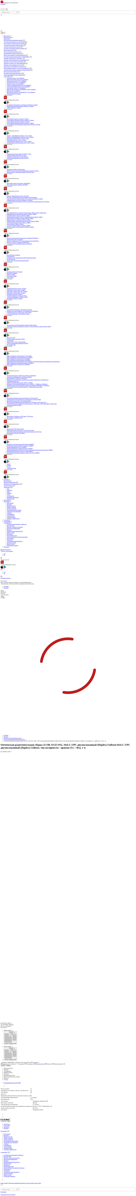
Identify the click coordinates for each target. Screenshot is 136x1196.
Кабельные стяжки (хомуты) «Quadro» (17, 291)
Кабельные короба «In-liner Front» (16, 169)
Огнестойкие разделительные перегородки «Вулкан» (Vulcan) (23, 124)
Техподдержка (11, 515)
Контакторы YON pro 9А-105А (15, 429)
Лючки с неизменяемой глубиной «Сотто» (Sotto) (20, 137)
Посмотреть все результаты (8, 1194)
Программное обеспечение (14, 510)
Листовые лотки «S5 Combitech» (15, 78)
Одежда (9, 465)
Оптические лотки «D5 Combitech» (16, 88)
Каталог (6, 736)
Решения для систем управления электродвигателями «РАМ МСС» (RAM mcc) (28, 385)
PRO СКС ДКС (11, 337)
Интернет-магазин (6, 549)
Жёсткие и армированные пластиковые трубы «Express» (22, 197)
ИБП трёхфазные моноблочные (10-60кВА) (18, 358)
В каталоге (3, 1192)
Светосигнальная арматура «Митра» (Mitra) (18, 225)
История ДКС (10, 525)
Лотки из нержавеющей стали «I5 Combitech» (19, 85)
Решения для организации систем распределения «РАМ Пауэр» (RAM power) (27, 380)
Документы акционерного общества (16, 524)
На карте (6, 588)
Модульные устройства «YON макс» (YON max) (20, 416)
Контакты (6, 1127)
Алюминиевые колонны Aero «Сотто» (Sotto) (19, 141)
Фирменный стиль (12, 535)
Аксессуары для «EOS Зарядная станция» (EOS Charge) (22, 325)
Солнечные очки (11, 468)
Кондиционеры (11, 259)
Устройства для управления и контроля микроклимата (21, 257)
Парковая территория (12, 497)
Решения (6, 1128)
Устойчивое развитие (12, 545)
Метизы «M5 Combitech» (13, 91)
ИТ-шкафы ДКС (11, 344)
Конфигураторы (11, 506)
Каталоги (9, 504)
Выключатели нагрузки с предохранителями (19, 401)
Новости (9, 530)
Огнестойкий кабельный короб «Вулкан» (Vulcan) (20, 123)
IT (4, 555)
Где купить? (7, 1125)
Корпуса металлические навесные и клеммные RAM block (22, 238)
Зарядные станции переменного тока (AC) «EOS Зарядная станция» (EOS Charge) (29, 326)
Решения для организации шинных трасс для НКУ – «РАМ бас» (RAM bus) (27, 384)
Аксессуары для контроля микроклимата (18, 260)
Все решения (7, 481)
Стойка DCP (10, 340)
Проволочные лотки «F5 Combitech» (17, 81)
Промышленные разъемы (14, 93)
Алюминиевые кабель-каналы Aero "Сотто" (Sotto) (20, 142)
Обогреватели (10, 256)
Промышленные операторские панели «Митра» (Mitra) (21, 214)
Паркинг (9, 493)
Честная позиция (11, 542)
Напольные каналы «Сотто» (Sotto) (16, 140)
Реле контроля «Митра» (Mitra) (15, 224)
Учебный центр (11, 517)
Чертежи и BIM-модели (13, 518)
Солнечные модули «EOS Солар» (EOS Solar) (19, 312)
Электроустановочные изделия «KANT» (18, 158)
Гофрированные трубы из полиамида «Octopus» (20, 200)
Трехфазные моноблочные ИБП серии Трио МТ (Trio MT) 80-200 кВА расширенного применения (33, 361)
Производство (11, 498)
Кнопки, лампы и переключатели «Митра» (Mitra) (20, 227)
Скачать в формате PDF (10, 1043)
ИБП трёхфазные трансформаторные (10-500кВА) (20, 363)
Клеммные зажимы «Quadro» (15, 298)
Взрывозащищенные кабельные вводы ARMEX (20, 448)
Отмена (8, 1065)
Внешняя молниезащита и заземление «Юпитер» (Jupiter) (22, 105)
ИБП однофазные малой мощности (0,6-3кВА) (19, 356)
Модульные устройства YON (15, 417)
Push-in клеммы (11, 274)
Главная (6, 735)
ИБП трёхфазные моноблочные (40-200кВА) (19, 360)
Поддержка (7, 501)
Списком (6, 586)
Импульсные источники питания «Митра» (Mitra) (20, 218)
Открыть (3, 4)
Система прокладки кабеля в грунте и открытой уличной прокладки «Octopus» (28, 201)
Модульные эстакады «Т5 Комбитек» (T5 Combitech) (21, 92)
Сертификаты (10, 514)
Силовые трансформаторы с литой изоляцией (19, 377)
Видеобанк (10, 534)
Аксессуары (10, 277)
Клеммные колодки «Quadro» (15, 294)
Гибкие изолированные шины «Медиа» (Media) (19, 382)
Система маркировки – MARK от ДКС (17, 297)
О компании (7, 523)
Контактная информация (13, 528)
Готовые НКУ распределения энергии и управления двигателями (24, 387)
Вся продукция (8, 37)
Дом (8, 489)
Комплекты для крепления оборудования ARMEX (20, 444)
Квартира (9, 490)
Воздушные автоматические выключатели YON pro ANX (22, 398)
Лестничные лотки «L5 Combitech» (16, 82)
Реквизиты (10, 540)
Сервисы (9, 513)
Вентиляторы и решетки (13, 255)
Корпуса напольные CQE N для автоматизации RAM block (23, 241)
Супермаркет (10, 496)
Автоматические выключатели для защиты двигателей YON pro (24, 431)
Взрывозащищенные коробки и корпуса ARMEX (20, 445)
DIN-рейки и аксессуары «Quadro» (16, 290)
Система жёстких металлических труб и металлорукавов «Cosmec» (25, 198)
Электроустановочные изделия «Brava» (17, 156)
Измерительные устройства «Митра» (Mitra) (19, 220)
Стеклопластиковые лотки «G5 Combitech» (18, 86)
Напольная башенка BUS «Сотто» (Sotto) (18, 138)
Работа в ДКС (10, 532)
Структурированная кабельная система (17, 343)
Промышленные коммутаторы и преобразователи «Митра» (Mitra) (24, 217)
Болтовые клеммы (12, 276)
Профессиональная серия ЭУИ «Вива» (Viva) (19, 154)
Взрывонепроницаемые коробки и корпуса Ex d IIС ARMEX (23, 453)
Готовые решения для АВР (14, 405)
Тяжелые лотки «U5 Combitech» (15, 83)
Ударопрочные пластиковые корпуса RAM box (19, 243)
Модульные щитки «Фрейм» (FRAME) (17, 184)
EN (5, 554)
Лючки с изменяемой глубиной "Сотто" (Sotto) (19, 135)
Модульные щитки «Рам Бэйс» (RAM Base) (18, 183)
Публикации (10, 538)
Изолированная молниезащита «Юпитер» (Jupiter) (20, 106)
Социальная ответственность (15, 541)
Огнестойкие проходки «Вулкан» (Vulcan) (18, 121)
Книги (8, 464)
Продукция (7, 1124)
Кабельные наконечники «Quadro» (16, 293)
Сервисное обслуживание (14, 511)
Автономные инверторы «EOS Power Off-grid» (19, 309)
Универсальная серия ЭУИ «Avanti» (16, 155)
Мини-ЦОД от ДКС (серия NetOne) (16, 342)
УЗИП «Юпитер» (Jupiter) (14, 107)
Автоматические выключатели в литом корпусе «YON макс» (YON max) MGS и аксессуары (32, 403)
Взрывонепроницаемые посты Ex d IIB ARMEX (20, 451)
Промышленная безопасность (15, 531)
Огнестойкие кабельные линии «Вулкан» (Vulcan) (20, 120)
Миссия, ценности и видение (15, 527)
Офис (8, 491)
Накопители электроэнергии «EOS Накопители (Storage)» (22, 311)
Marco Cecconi (11, 544)
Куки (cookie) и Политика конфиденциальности (13, 1183)
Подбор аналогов (11, 508)
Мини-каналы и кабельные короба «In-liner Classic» (20, 172)
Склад (8, 494)
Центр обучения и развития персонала (17, 537)
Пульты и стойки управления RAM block (18, 242)
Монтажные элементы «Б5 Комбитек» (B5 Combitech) (21, 89)
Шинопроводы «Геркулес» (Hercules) (17, 378)
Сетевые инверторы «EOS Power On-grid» (18, 314)
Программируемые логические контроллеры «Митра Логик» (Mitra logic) (26, 212)
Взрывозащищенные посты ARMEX (17, 447)
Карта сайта (38, 1183)
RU (2, 569)
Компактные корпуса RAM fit (15, 239)
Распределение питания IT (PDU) (16, 339)
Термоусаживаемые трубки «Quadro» (17, 295)
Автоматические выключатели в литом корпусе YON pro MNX (24, 399)
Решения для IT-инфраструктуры (13, 738)
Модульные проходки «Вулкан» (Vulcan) (18, 119)
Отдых (9, 467)
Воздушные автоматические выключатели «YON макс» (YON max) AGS (26, 402)
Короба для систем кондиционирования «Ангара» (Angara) (23, 170)
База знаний (10, 503)
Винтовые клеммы (12, 273)
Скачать (3, 1065)
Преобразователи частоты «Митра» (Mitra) (18, 215)
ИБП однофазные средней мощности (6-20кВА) (20, 357)
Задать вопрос (30, 1183)
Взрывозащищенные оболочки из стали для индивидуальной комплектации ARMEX (30, 450)
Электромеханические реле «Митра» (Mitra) (19, 222)
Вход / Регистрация (7, 551)
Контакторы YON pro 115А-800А (16, 433)
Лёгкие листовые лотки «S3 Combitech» (17, 79)
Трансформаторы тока (13, 381)
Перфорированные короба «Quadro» (16, 288)
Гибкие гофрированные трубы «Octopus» (18, 196)
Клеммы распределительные (14, 271)
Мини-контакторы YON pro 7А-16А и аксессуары (20, 430)
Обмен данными (11, 507)
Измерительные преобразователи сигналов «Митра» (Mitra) (23, 221)
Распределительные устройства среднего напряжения (21, 375)
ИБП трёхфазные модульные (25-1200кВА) (18, 364)
